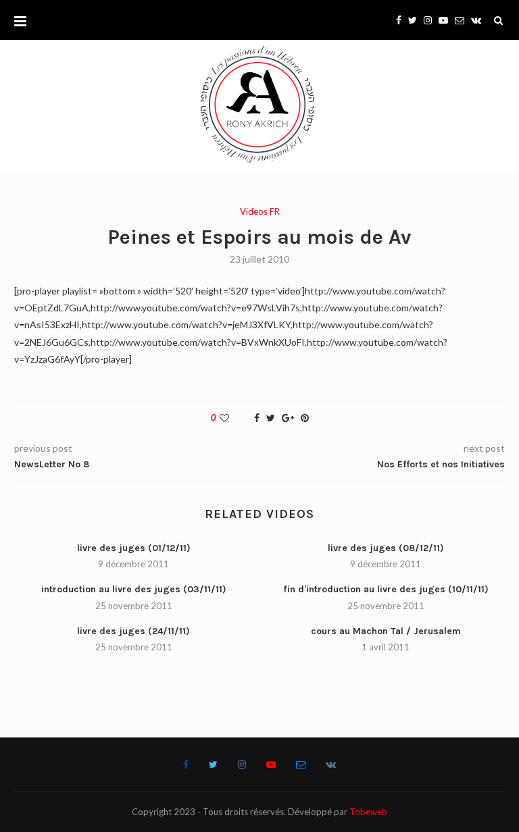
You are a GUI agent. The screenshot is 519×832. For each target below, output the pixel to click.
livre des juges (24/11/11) (133, 631)
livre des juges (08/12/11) (386, 548)
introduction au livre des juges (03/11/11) (133, 589)
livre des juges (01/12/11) (134, 548)
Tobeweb (368, 811)
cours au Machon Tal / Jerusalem (386, 631)
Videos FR (260, 212)
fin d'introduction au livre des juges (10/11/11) (386, 589)
